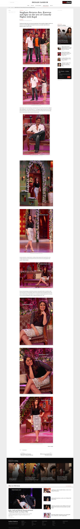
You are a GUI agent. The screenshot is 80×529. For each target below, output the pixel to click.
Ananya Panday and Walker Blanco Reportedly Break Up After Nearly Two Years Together (48, 478)
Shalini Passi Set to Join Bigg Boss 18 (13, 479)
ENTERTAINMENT (38, 5)
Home (28, 5)
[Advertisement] (64, 16)
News (58, 475)
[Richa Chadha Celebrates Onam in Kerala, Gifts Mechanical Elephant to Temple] (32, 472)
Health (51, 5)
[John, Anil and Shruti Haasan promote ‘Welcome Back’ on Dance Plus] (25, 498)
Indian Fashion (40, 2)
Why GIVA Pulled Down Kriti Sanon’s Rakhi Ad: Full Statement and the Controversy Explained (62, 478)
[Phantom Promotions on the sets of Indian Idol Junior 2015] (47, 498)
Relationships (43, 476)
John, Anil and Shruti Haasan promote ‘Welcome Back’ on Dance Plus (21, 511)
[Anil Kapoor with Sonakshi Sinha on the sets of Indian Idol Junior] (47, 490)
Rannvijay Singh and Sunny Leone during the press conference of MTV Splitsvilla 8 (60, 515)
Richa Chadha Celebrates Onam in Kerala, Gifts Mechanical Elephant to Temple (31, 478)
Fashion (32, 5)
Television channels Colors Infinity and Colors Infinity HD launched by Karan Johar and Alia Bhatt (61, 506)
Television (12, 7)
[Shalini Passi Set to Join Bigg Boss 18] (16, 472)
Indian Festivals (28, 476)
